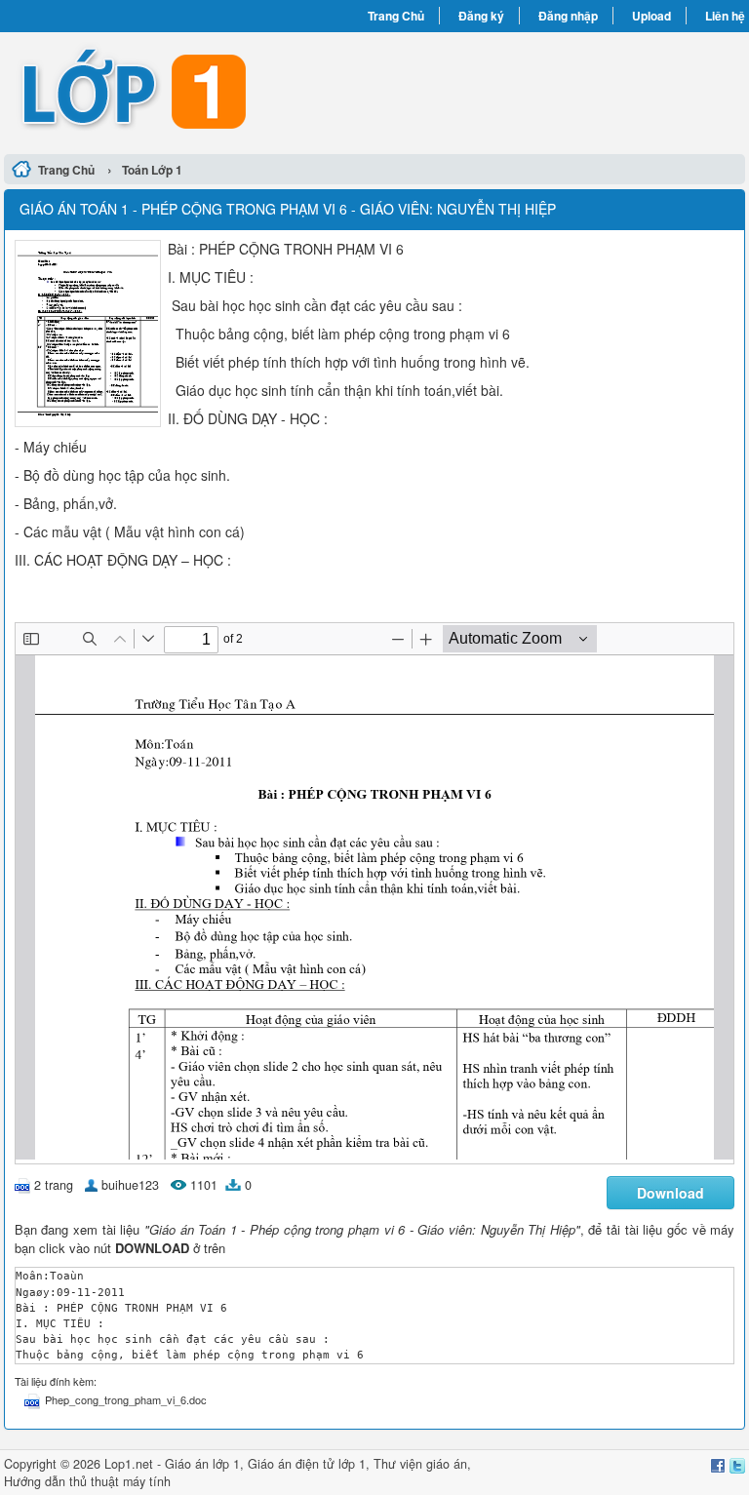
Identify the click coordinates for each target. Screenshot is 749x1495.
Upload (651, 15)
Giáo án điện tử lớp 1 (307, 1464)
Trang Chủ (396, 15)
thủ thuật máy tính (120, 1481)
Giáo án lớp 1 (202, 1464)
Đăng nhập (568, 15)
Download (670, 1192)
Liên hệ (725, 15)
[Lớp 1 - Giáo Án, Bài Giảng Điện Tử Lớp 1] (189, 90)
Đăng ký (481, 15)
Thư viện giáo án (420, 1464)
